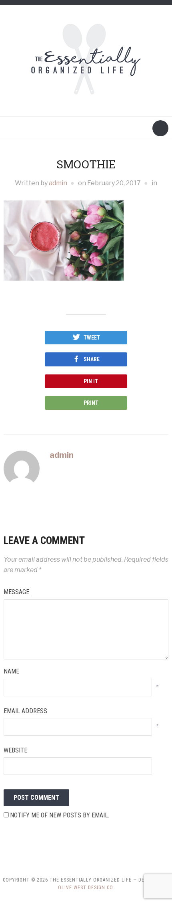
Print (91, 403)
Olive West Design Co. (86, 887)
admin (58, 183)
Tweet (92, 337)
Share (92, 359)
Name (11, 671)
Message (16, 592)
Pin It (91, 381)
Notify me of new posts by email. (59, 815)
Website (15, 750)
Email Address (25, 711)
